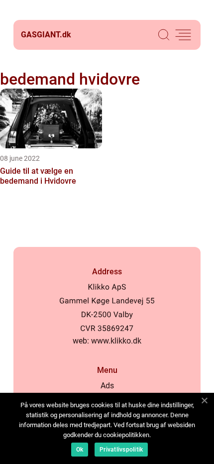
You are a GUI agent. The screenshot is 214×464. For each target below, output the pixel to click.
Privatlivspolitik (121, 449)
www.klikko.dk (116, 341)
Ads (107, 385)
